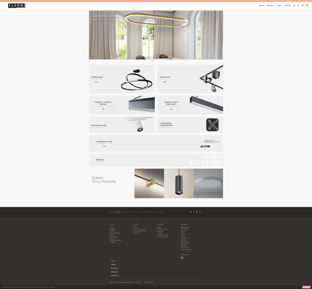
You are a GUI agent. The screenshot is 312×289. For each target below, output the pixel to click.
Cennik (135, 227)
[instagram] (200, 212)
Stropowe (183, 246)
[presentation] (94, 36)
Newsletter (115, 275)
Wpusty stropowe (185, 242)
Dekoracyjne (160, 231)
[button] (149, 61)
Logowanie (112, 242)
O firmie (112, 227)
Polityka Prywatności (148, 282)
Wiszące (183, 231)
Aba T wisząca (184, 229)
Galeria (261, 5)
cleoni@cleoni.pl (292, 1)
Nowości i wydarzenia (115, 233)
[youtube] (306, 1)
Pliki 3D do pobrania (162, 236)
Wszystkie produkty (162, 229)
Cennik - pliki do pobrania (140, 231)
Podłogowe (184, 238)
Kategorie (114, 272)
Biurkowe (183, 240)
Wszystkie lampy (185, 227)
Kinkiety (183, 234)
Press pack (112, 238)
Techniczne (160, 233)
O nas (279, 5)
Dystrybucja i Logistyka (115, 240)
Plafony (183, 236)
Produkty (270, 5)
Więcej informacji (51, 287)
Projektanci (112, 229)
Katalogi (112, 234)
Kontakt (288, 5)
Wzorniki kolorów (114, 236)
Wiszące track (184, 244)
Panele (183, 233)
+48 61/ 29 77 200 (278, 1)
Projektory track (185, 248)
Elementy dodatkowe (186, 249)
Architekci (112, 231)
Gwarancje (136, 233)
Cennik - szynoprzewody (139, 229)
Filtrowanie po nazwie (162, 234)
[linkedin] (299, 1)
